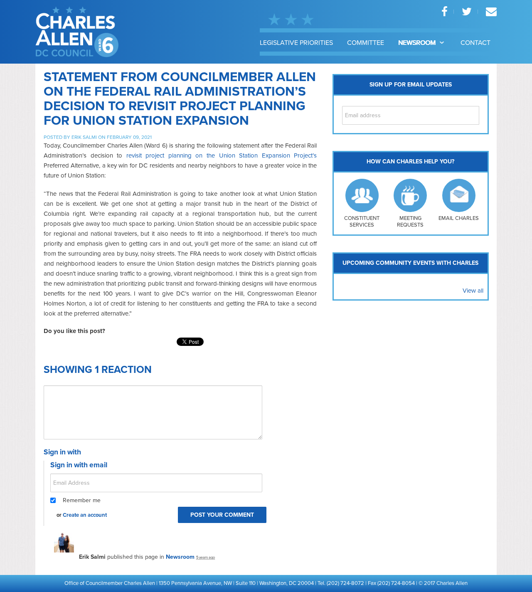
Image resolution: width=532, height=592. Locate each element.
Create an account (85, 515)
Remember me (82, 500)
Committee (365, 43)
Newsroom (417, 43)
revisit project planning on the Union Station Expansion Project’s (221, 155)
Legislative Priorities (296, 43)
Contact (475, 43)
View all (473, 290)
